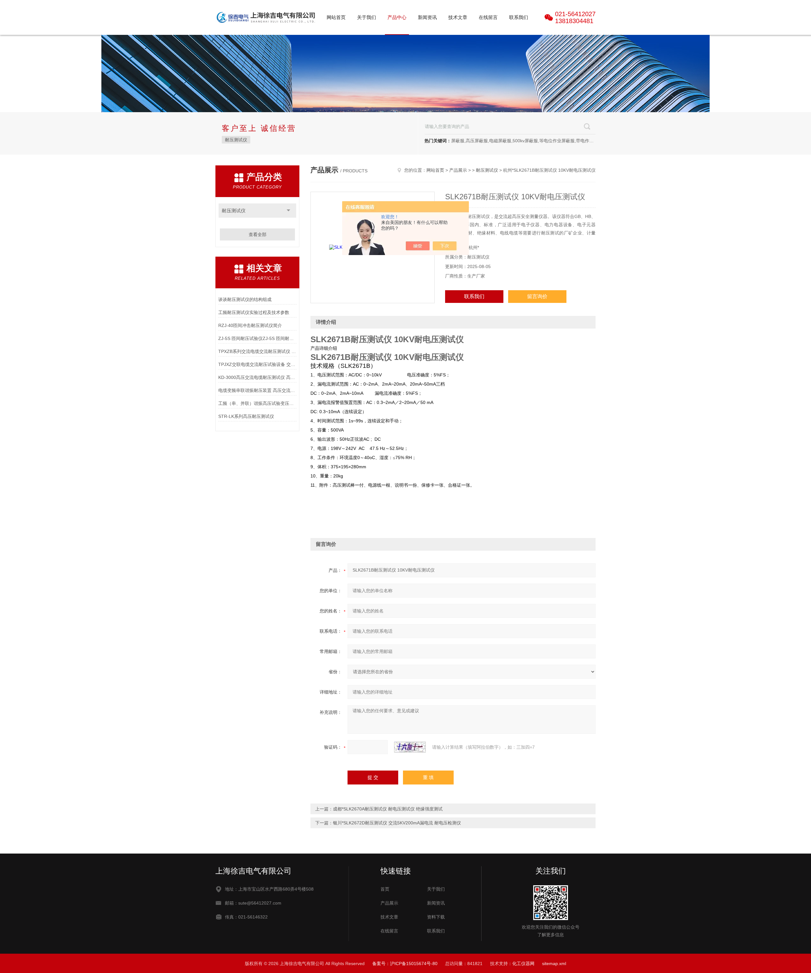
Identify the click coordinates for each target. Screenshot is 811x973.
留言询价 (537, 296)
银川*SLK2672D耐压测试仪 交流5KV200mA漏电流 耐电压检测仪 (397, 822)
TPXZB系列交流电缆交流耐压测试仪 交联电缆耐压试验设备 (257, 351)
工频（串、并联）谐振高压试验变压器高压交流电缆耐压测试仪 (257, 403)
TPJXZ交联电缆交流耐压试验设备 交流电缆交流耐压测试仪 (257, 364)
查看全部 (257, 234)
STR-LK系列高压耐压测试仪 (246, 416)
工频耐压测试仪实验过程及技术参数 (253, 312)
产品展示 (458, 170)
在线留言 (488, 17)
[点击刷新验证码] (410, 747)
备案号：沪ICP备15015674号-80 (404, 963)
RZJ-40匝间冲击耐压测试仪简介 (250, 325)
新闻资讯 (427, 17)
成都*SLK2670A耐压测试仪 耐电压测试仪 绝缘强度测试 (388, 808)
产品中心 (396, 17)
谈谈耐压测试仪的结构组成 (244, 299)
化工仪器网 (523, 963)
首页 (384, 889)
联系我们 (518, 17)
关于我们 (366, 17)
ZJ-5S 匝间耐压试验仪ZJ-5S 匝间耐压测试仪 (257, 338)
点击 (288, 210)
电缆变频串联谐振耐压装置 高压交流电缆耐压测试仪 (257, 390)
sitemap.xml (554, 963)
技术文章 (457, 17)
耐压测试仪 (236, 139)
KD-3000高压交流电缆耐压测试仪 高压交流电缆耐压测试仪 (257, 377)
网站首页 (336, 17)
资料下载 (436, 916)
